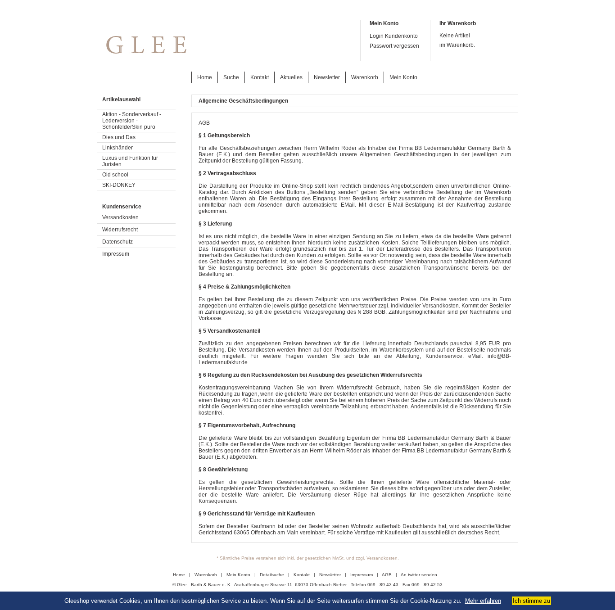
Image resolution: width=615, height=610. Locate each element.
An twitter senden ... (422, 574)
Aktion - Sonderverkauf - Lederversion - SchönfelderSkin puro (131, 120)
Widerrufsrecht (120, 229)
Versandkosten (120, 217)
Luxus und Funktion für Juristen (130, 161)
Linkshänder (117, 148)
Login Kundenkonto (394, 36)
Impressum (115, 254)
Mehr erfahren (483, 600)
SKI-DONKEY (119, 185)
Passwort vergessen (394, 46)
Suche (231, 77)
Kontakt (259, 77)
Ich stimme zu (531, 600)
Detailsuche (272, 574)
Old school (115, 175)
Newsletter (327, 77)
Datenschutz (117, 242)
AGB (387, 574)
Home (204, 77)
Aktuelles (291, 77)
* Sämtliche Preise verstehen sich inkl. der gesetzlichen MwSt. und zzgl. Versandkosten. (308, 558)
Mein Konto (403, 77)
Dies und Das (119, 137)
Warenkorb (364, 77)
